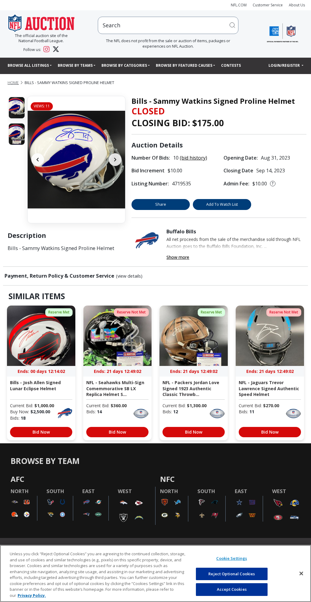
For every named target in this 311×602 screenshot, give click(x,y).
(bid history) (193, 157)
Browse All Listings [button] (28, 65)
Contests (231, 65)
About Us (297, 5)
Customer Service (268, 5)
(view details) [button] (129, 276)
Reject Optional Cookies (231, 574)
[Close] (301, 573)
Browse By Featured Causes (184, 65)
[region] (155, 573)
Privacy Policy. (32, 595)
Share (160, 204)
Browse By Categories (124, 65)
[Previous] (37, 159)
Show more (177, 257)
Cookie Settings (231, 558)
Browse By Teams (75, 65)
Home (13, 82)
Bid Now (41, 432)
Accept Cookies (232, 589)
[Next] (115, 159)
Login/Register (284, 65)
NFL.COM (239, 5)
